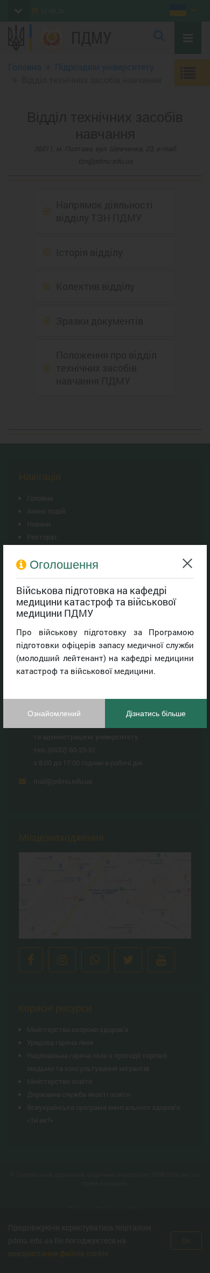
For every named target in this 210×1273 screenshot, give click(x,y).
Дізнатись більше (156, 713)
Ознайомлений (54, 713)
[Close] (187, 563)
